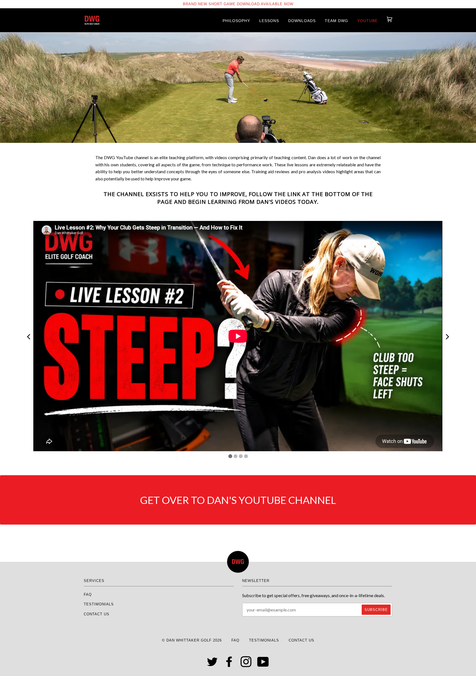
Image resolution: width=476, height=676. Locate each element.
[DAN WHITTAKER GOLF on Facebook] (229, 665)
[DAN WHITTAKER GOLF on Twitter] (212, 665)
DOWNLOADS (302, 20)
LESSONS (269, 20)
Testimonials (99, 604)
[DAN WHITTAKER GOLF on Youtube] (263, 665)
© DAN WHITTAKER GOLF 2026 (192, 640)
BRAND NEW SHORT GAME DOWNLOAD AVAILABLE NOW (238, 4)
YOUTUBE (367, 20)
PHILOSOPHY (236, 20)
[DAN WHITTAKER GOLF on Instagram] (246, 665)
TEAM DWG (336, 20)
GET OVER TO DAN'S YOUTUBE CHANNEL (238, 500)
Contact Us (96, 614)
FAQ (88, 594)
